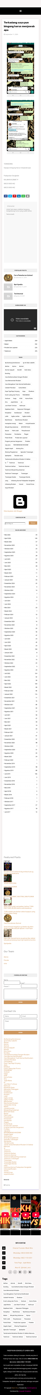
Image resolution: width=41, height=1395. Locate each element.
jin (21, 402)
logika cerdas (15, 416)
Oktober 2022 (21, 663)
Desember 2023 (21, 621)
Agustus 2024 (21, 597)
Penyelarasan (26, 430)
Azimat (21, 366)
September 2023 (21, 632)
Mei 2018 (21, 788)
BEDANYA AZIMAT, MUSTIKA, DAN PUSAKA (19, 896)
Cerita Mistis (22, 388)
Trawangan (24, 473)
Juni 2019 (21, 777)
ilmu (6, 402)
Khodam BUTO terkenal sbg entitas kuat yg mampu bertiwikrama (18, 872)
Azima (14, 366)
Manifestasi (8, 420)
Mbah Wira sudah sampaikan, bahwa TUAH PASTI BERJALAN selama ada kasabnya (18, 907)
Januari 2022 (21, 694)
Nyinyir (7, 430)
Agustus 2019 (21, 770)
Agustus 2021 (21, 711)
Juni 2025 (21, 562)
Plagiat (26, 434)
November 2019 (21, 763)
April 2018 (21, 791)
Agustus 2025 (21, 555)
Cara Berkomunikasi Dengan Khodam (16, 377)
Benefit (19, 370)
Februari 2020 (21, 760)
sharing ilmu (20, 448)
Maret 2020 (21, 756)
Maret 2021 (21, 729)
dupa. (24, 391)
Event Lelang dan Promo (12, 395)
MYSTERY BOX (25, 427)
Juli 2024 (21, 600)
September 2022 (21, 666)
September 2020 (21, 749)
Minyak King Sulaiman (11, 427)
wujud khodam (9, 488)
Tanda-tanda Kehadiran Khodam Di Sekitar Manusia (17, 459)
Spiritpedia (18, 284)
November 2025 (21, 545)
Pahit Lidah (15, 430)
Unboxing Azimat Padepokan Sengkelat (23, 480)
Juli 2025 (21, 559)
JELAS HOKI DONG (10, 883)
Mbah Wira (15, 1388)
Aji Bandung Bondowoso (12, 363)
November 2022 (21, 659)
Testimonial (18, 294)
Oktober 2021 (21, 704)
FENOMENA (26, 395)
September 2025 (21, 552)
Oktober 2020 (21, 746)
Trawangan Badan (10, 477)
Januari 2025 (21, 580)
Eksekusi (31, 391)
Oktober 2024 (21, 590)
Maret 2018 (21, 794)
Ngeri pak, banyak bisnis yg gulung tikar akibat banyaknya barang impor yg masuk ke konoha (19, 939)
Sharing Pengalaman (11, 452)
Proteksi (27, 441)
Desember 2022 (21, 656)
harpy (14, 398)
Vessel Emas (30, 484)
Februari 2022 (21, 691)
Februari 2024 (21, 614)
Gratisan (7, 398)
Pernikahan (17, 434)
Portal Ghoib (8, 438)
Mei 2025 (21, 566)
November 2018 (21, 784)
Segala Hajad (9, 448)
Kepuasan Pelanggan (23, 409)
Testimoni (21, 351)
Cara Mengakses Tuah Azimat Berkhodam (18, 384)
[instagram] (25, 1272)
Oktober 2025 (21, 549)
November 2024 (21, 587)
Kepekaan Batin (9, 409)
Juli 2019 (21, 774)
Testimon (12, 463)
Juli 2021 (21, 715)
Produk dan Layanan (21, 347)
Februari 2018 (21, 798)
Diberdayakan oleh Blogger (13, 511)
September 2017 (21, 805)
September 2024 (21, 594)
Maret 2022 (21, 687)
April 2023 (21, 646)
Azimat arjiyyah (9, 370)
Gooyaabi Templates (25, 1391)
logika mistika (26, 416)
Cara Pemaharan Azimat (23, 275)
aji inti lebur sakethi (29, 363)
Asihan (7, 366)
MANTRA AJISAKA (10, 887)
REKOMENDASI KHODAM (20, 445)
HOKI (20, 398)
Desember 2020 (21, 739)
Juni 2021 (21, 718)
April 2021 (21, 725)
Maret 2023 (21, 649)
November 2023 (21, 625)
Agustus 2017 (21, 808)
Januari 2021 (21, 736)
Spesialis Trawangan (27, 452)
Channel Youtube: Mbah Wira (23, 1248)
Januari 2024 (21, 618)
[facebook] (20, 1272)
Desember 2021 (21, 697)
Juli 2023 (21, 639)
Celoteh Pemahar (10, 388)
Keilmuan (22, 405)
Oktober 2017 (21, 801)
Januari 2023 (21, 652)
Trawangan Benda (24, 477)
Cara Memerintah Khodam (13, 380)
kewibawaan (18, 413)
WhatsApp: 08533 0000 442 (22, 1253)
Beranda (6, 1179)
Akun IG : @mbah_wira (23, 1267)
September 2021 (21, 708)
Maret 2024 (21, 611)
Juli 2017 (21, 812)
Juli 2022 (21, 673)
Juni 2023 (21, 642)
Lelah (6, 416)
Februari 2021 (21, 732)
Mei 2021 (21, 722)
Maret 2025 (21, 573)
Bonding (7, 373)
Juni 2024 (21, 604)
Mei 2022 (21, 680)
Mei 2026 (21, 535)
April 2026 (21, 538)
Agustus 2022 (21, 670)
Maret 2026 (21, 542)
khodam (27, 413)
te (5, 463)
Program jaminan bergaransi (13, 441)
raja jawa (7, 445)
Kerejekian (8, 413)
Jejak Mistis (21, 340)
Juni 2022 (21, 677)
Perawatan (8, 434)
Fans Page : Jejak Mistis (23, 1263)
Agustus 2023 (21, 635)
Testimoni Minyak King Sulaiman (15, 470)
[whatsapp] (10, 1272)
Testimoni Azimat (24, 466)
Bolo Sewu (28, 370)
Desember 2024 (21, 583)
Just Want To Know (11, 405)
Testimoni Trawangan (11, 473)
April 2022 (21, 684)
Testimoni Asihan (10, 466)
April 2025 (21, 569)
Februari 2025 (21, 576)
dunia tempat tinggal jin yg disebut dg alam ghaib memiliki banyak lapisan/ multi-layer (18, 927)
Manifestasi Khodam (21, 420)
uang (6, 480)
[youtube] (30, 1272)
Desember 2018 (21, 781)
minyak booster (30, 423)
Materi (21, 344)
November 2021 (21, 701)
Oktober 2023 (21, 628)
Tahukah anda (18, 455)
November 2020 (21, 743)
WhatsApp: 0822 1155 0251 (22, 1258)
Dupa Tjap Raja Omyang (12, 391)
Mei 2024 (21, 607)
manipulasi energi (10, 423)
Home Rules (29, 398)
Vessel (21, 484)
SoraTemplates (31, 1388)
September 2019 (21, 767)
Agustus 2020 (21, 753)
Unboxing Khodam (10, 484)
